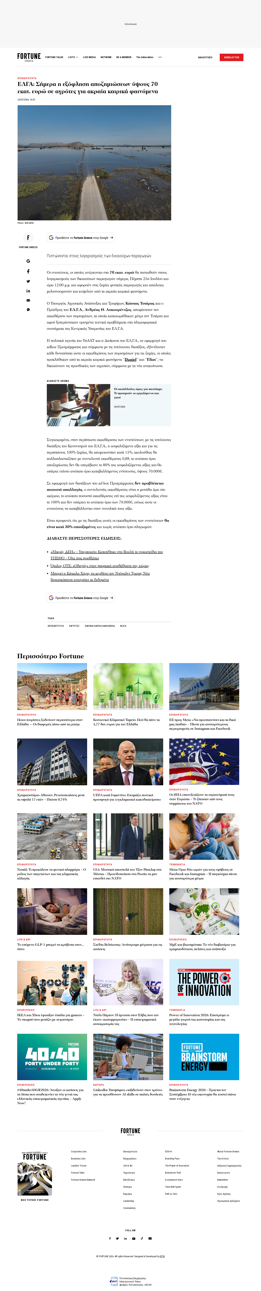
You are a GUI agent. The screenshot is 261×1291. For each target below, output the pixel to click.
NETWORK (106, 57)
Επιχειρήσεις (130, 1158)
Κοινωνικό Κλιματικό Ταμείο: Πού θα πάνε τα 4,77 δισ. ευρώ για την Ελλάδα (126, 722)
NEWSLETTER (231, 57)
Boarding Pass (172, 1158)
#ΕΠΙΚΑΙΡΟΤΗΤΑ (56, 625)
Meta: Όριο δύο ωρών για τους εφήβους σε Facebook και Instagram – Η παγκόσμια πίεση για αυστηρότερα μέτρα (203, 874)
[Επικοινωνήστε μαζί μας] (150, 1238)
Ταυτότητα (223, 1158)
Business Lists (78, 1158)
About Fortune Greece (228, 1151)
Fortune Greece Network (83, 1179)
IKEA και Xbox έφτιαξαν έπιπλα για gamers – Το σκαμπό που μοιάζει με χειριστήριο (50, 1017)
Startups (127, 1186)
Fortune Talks (77, 1172)
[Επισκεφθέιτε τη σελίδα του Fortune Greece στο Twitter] (117, 1238)
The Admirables (144, 57)
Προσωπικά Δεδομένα (228, 1201)
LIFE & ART (24, 939)
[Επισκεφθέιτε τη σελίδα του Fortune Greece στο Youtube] (133, 1239)
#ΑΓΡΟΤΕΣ (74, 625)
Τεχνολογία (129, 1172)
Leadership (128, 1201)
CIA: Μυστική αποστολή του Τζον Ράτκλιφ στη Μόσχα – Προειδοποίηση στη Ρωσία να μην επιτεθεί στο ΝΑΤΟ (127, 874)
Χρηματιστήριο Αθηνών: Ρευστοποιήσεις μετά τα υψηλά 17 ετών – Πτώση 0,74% (50, 797)
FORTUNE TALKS (54, 57)
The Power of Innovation (177, 1165)
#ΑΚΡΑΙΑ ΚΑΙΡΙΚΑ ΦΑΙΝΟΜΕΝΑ (100, 625)
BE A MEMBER (123, 57)
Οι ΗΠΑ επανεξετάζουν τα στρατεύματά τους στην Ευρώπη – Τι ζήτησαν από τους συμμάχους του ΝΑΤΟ (201, 799)
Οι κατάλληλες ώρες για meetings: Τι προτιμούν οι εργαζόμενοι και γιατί (138, 393)
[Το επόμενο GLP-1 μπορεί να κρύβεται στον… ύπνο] (52, 911)
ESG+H (168, 1151)
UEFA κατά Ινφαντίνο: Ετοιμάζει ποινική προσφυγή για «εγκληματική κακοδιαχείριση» (127, 797)
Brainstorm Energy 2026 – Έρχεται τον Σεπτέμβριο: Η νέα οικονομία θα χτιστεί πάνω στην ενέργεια (202, 1094)
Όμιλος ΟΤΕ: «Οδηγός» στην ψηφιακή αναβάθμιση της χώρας (100, 565)
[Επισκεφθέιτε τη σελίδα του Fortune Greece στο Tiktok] (142, 1238)
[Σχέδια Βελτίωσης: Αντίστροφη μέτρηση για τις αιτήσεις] (128, 911)
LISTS (71, 57)
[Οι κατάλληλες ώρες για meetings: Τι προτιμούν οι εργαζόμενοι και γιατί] (78, 405)
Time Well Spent (173, 1186)
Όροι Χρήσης (224, 1193)
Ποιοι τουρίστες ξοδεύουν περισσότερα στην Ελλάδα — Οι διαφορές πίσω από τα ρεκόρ (50, 722)
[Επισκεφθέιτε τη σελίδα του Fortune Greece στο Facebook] (110, 1238)
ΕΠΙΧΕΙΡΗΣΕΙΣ (178, 939)
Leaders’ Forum (78, 1165)
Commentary (129, 1208)
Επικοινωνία (223, 1172)
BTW (162, 1256)
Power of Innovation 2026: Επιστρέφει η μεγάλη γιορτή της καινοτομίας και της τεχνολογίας (199, 1019)
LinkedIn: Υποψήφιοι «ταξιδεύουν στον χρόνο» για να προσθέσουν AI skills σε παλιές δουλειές (128, 1092)
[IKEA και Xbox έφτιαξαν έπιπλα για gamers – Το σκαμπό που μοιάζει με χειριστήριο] (52, 982)
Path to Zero (171, 1193)
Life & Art (127, 1165)
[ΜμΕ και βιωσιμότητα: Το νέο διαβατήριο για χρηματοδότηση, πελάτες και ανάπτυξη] (204, 911)
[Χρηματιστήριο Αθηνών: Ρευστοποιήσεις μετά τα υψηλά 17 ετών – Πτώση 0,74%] (52, 762)
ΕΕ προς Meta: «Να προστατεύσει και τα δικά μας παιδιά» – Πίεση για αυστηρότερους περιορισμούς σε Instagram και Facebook (202, 724)
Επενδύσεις (129, 1179)
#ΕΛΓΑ (123, 625)
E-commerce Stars (174, 1179)
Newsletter (222, 1179)
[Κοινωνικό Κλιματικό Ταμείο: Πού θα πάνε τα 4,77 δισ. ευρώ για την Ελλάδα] (128, 686)
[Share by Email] (28, 300)
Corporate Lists (79, 1151)
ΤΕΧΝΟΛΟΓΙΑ (177, 864)
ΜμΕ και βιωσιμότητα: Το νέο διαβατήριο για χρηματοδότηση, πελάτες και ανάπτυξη (202, 946)
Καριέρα (127, 1193)
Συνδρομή (222, 1186)
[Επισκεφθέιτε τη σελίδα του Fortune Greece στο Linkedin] (125, 1238)
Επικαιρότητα (130, 1151)
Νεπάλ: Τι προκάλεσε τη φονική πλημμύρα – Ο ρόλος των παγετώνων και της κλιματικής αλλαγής (51, 874)
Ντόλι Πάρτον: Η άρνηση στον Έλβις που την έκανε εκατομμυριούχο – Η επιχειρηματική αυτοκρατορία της (126, 1019)
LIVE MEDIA (89, 57)
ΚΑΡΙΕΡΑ (98, 1084)
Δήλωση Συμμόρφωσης (229, 1165)
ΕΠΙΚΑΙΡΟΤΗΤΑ (27, 78)
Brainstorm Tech (173, 1172)
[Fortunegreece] (29, 60)
